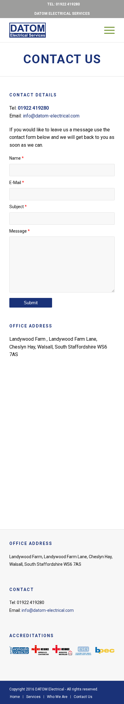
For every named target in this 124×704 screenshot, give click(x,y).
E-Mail (16, 182)
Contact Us (62, 59)
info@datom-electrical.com (51, 116)
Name (16, 158)
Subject (18, 206)
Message (19, 231)
